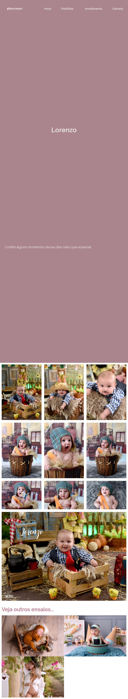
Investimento (93, 8)
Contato (117, 8)
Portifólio (67, 8)
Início (47, 8)
